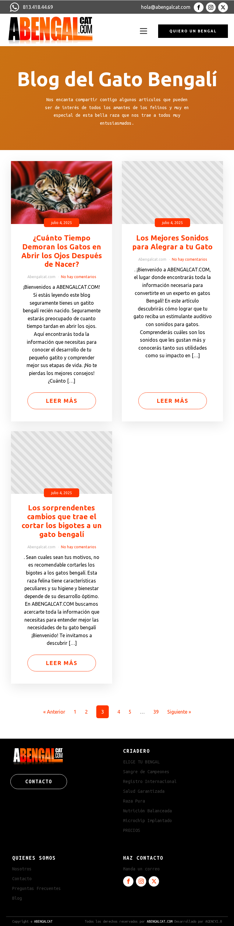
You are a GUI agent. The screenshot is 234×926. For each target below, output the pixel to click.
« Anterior (54, 712)
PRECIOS (131, 830)
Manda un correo (141, 868)
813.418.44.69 (38, 7)
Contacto (22, 878)
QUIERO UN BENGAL (193, 31)
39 (156, 712)
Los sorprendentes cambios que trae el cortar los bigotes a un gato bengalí (62, 521)
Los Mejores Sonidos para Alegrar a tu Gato (172, 242)
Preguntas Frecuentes (36, 888)
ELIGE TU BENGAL (141, 761)
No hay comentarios (78, 277)
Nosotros (22, 868)
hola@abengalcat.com (165, 7)
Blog (17, 898)
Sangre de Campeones (146, 771)
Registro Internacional (150, 781)
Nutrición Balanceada (147, 810)
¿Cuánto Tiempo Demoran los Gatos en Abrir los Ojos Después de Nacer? (61, 251)
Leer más (61, 401)
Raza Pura (134, 801)
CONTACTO (38, 781)
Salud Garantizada (144, 791)
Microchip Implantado (147, 820)
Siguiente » (179, 712)
